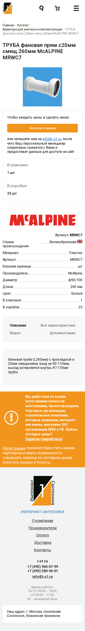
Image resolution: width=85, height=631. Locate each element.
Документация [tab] (62, 333)
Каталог (23, 25)
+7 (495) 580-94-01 (42, 571)
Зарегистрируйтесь (43, 439)
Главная (8, 25)
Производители (42, 528)
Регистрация (14, 448)
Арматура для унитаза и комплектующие (32, 29)
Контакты (42, 550)
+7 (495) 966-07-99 (42, 567)
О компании (42, 520)
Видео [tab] (15, 333)
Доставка (42, 542)
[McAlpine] (42, 220)
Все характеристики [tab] (58, 325)
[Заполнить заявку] (58, 8)
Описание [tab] (18, 325)
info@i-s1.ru (51, 139)
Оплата (42, 535)
